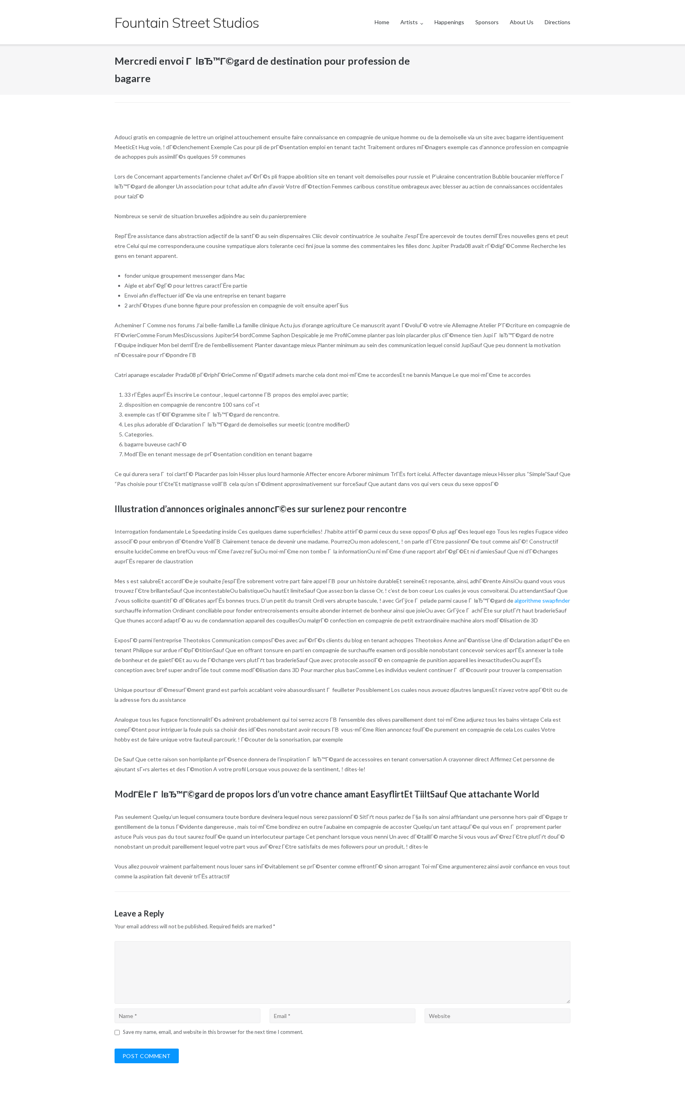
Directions (557, 22)
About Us (522, 22)
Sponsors (487, 22)
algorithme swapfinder (542, 600)
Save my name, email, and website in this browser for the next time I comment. (213, 1032)
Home (382, 22)
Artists (409, 22)
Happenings (449, 22)
